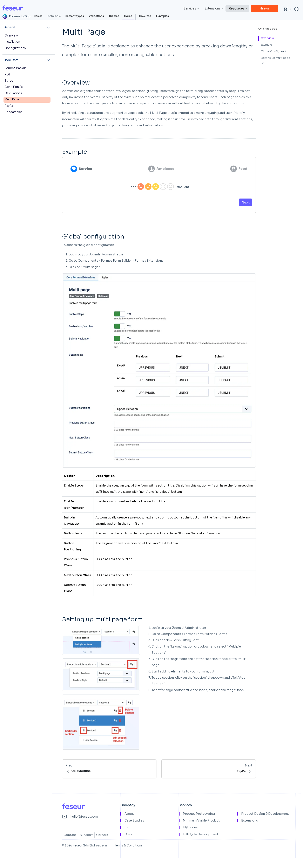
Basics (38, 16)
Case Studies (134, 820)
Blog (128, 827)
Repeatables (13, 112)
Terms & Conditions (128, 845)
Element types (74, 16)
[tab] (81, 169)
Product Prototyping (199, 814)
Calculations (13, 93)
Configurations (15, 48)
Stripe (9, 80)
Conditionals (14, 87)
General (9, 27)
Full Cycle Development (200, 834)
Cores (128, 16)
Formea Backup (16, 68)
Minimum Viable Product (201, 820)
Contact (70, 835)
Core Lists (11, 60)
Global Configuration (275, 51)
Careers (102, 835)
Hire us (265, 8)
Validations (96, 16)
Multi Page (12, 99)
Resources (236, 8)
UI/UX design (192, 827)
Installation (12, 41)
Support (86, 835)
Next (245, 202)
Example (266, 44)
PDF (8, 74)
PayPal (9, 106)
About (129, 814)
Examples (162, 16)
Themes (114, 16)
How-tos (145, 16)
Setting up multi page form (275, 60)
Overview (11, 35)
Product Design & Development (265, 814)
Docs (128, 834)
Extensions (212, 8)
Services (189, 8)
